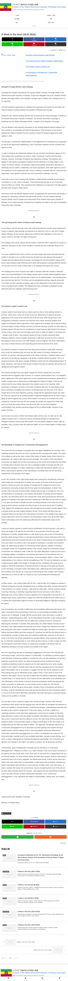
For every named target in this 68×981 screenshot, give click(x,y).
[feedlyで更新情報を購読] (17, 837)
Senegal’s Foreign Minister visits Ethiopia (40, 55)
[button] (55, 44)
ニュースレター (7, 813)
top (34, 217)
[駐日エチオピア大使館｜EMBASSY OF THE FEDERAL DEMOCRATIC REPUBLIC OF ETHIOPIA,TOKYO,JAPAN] (34, 7)
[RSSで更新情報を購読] (50, 837)
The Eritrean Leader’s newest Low (38, 67)
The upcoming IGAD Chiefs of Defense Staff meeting (44, 61)
